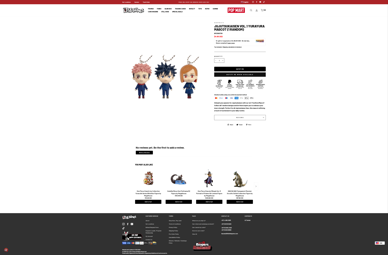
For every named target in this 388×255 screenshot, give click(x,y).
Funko (159, 9)
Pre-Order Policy (174, 234)
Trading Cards (180, 9)
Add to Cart (148, 202)
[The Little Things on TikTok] (123, 228)
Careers (136, 2)
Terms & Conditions (175, 224)
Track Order (146, 2)
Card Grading (153, 12)
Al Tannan (247, 220)
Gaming (215, 9)
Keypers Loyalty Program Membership (154, 232)
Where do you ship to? (199, 220)
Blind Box (168, 9)
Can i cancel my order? (199, 227)
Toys (200, 9)
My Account (149, 236)
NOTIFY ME (240, 69)
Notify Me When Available (240, 74)
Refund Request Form (152, 227)
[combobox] (380, 243)
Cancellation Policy (174, 237)
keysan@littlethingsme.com (229, 233)
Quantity (218, 56)
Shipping (225, 47)
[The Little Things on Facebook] (128, 224)
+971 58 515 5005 (226, 224)
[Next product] (256, 186)
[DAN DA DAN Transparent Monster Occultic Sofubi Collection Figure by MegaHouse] (240, 179)
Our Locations (126, 2)
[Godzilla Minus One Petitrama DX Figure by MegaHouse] (179, 179)
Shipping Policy (173, 231)
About (147, 220)
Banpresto (219, 22)
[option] (194, 2)
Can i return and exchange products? (203, 224)
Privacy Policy (173, 227)
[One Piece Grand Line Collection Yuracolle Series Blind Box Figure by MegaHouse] (148, 179)
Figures (151, 9)
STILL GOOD (165, 12)
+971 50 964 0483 (226, 228)
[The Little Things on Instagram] (123, 224)
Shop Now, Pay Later (175, 220)
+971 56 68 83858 (226, 230)
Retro (207, 9)
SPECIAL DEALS (177, 12)
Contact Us (149, 239)
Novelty (192, 9)
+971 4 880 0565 (226, 220)
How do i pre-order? (198, 231)
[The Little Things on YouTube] (132, 224)
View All (194, 234)
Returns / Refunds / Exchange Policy (178, 242)
